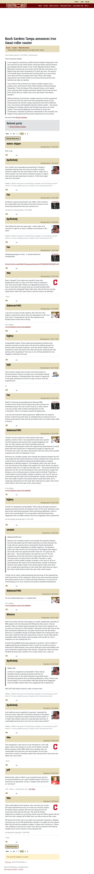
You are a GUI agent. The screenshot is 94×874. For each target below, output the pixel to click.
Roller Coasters (54, 6)
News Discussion (24, 48)
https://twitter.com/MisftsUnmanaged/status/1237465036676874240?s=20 (32, 264)
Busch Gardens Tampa (18, 127)
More (86, 6)
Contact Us (20, 869)
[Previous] (13, 133)
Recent (8, 48)
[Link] (17, 155)
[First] (10, 133)
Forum (76, 2)
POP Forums (8, 862)
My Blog (32, 789)
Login (82, 2)
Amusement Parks (65, 6)
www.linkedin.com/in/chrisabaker (18, 327)
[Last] (27, 133)
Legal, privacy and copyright (10, 869)
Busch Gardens (21, 117)
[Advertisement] (47, 22)
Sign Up (87, 2)
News (40, 6)
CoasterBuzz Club (78, 6)
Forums (45, 6)
